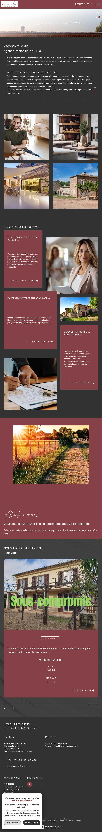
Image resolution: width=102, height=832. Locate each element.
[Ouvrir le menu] (98, 4)
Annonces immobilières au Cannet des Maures (61, 746)
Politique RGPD (70, 820)
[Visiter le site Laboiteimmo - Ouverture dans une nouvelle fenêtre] (50, 825)
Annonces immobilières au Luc (56, 743)
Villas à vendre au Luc (11, 746)
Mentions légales (46, 820)
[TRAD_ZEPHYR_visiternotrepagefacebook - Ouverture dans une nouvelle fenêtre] (29, 784)
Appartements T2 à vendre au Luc (19, 766)
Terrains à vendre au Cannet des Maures (18, 751)
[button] (13, 708)
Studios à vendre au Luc (12, 748)
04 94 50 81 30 (9, 784)
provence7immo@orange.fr (13, 787)
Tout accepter (31, 823)
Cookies (78, 820)
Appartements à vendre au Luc (15, 743)
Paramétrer (12, 823)
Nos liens (61, 820)
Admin (55, 820)
